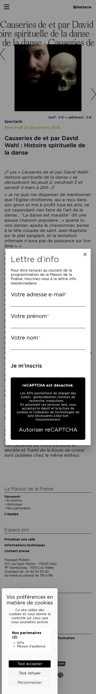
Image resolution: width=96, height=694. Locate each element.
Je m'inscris (26, 365)
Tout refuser (30, 673)
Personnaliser (30, 682)
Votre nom (24, 337)
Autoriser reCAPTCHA (48, 429)
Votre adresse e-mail (38, 294)
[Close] (85, 254)
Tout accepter (29, 664)
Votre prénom (29, 316)
